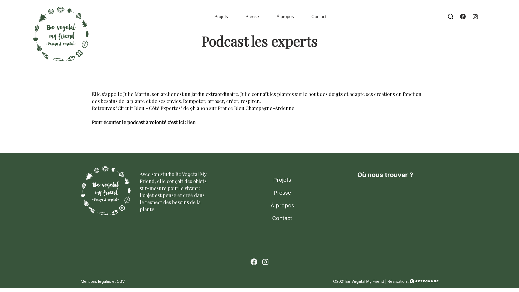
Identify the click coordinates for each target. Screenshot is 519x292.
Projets (221, 16)
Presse (252, 16)
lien (191, 122)
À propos (285, 16)
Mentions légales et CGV (103, 281)
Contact (318, 16)
